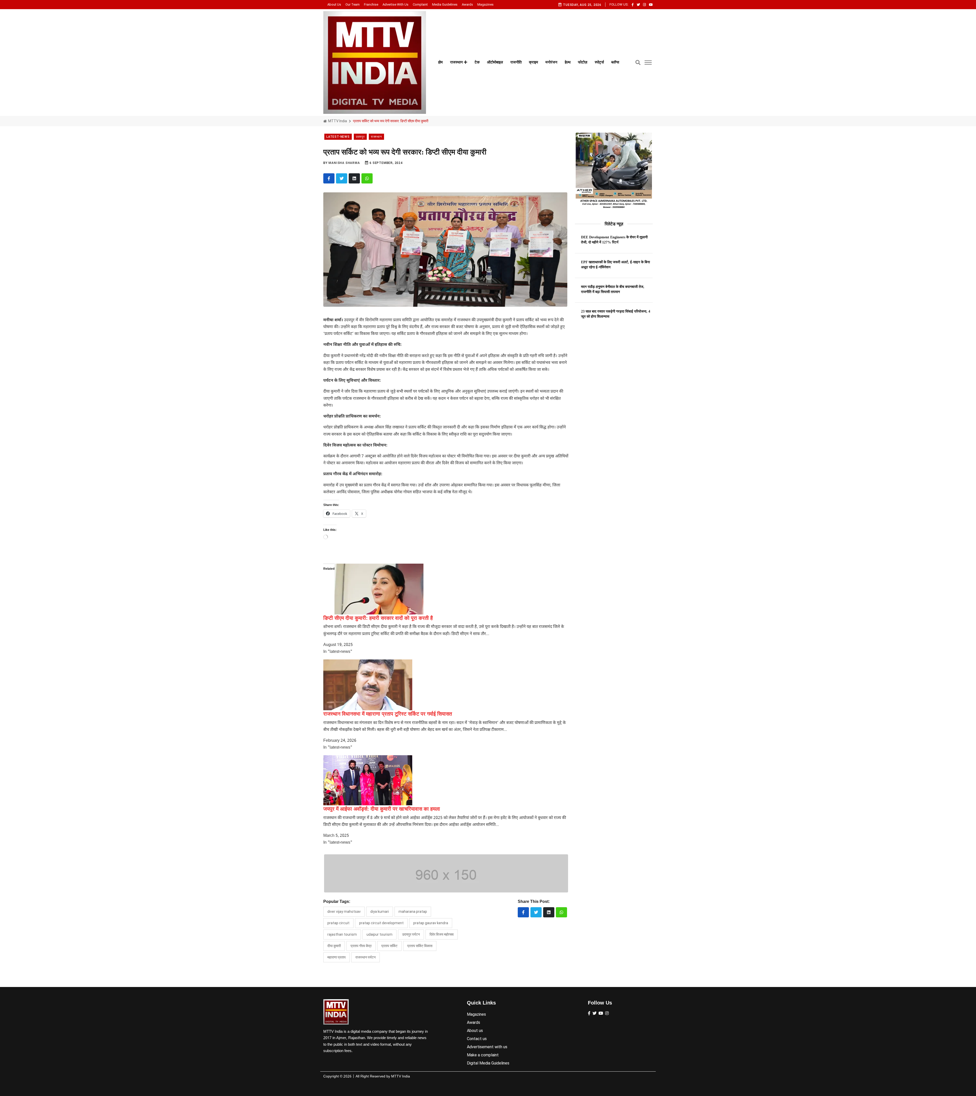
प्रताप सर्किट (389, 946)
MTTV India (337, 121)
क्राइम (533, 62)
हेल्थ (568, 62)
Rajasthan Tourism (342, 934)
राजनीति (516, 62)
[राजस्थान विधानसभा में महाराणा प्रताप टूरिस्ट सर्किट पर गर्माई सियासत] (367, 684)
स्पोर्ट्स (599, 62)
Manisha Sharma (344, 163)
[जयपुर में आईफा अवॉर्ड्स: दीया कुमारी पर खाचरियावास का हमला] (367, 780)
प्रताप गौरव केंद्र (361, 946)
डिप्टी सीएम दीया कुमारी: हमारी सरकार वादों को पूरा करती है (378, 618)
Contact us (477, 1038)
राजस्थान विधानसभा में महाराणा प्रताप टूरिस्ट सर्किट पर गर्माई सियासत (387, 714)
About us (334, 4)
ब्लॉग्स (615, 62)
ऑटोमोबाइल (495, 62)
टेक (477, 62)
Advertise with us (395, 4)
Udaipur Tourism (379, 934)
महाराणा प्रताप (336, 957)
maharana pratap (413, 911)
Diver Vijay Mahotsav (344, 911)
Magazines (485, 4)
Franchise (371, 4)
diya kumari (379, 911)
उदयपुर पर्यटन (411, 934)
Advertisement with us (487, 1046)
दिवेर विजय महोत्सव (442, 934)
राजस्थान (457, 62)
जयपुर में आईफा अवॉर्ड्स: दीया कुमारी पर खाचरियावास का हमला (381, 809)
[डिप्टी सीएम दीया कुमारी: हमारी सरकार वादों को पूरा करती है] (378, 589)
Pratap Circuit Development (381, 923)
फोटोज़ (582, 62)
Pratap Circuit (338, 923)
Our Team (352, 4)
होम (440, 62)
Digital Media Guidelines (488, 1063)
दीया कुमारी (334, 946)
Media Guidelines (445, 4)
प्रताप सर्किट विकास (419, 946)
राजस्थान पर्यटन (365, 957)
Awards (467, 4)
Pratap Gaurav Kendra (430, 923)
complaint (420, 4)
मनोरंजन (551, 62)
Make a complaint (483, 1055)
